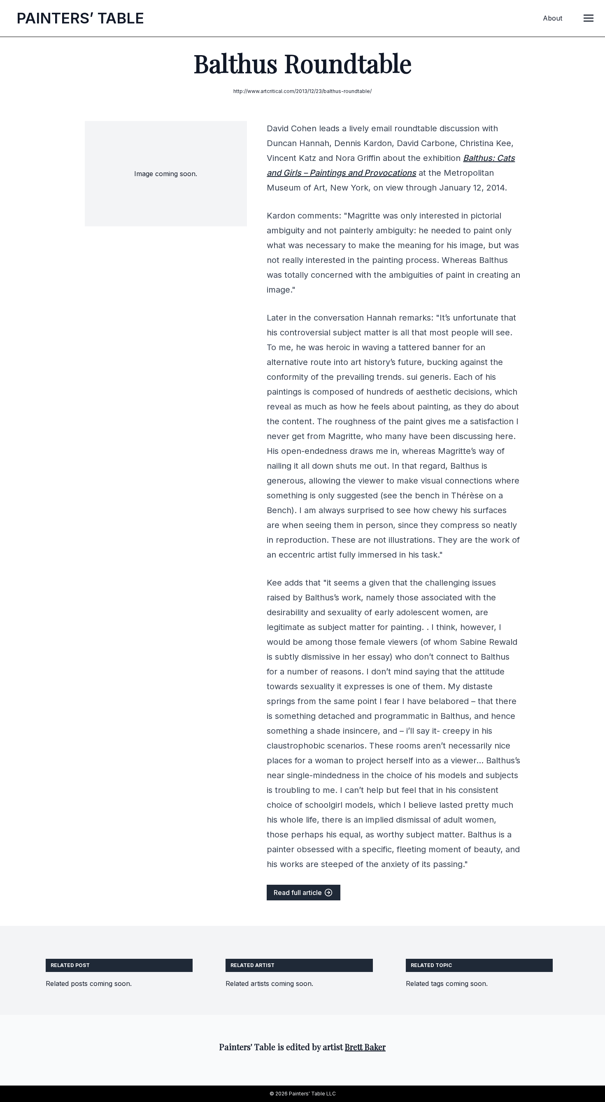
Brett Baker (365, 1046)
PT (80, 18)
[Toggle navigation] (588, 17)
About (552, 18)
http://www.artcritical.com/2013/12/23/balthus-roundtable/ (302, 91)
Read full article (298, 892)
